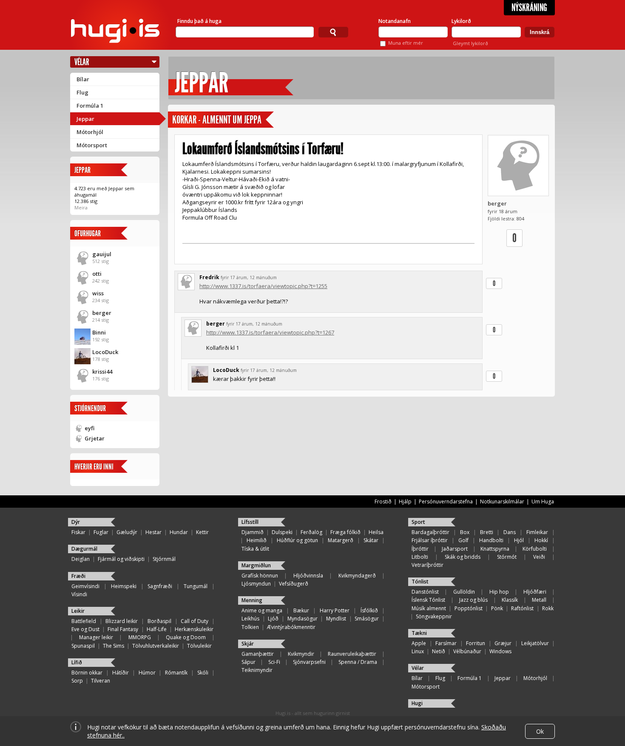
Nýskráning (529, 8)
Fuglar (101, 532)
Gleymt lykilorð (470, 43)
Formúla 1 (90, 105)
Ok (540, 731)
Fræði (78, 576)
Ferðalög (311, 532)
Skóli (202, 672)
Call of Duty (194, 621)
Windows (500, 651)
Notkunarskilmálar (502, 501)
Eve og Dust (85, 629)
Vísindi (79, 594)
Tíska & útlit (255, 548)
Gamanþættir (257, 653)
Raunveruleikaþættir (352, 653)
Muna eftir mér (405, 43)
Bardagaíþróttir (430, 532)
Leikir (78, 611)
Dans (509, 532)
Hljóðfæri (534, 591)
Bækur (301, 610)
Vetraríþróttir (427, 565)
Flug (82, 92)
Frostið (383, 501)
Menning (251, 600)
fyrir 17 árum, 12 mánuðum (249, 277)
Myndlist (336, 618)
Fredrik (209, 277)
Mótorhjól (90, 132)
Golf (463, 540)
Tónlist (420, 581)
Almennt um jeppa (231, 119)
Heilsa (376, 532)
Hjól (519, 540)
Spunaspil (83, 645)
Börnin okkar (86, 672)
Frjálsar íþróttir (430, 540)
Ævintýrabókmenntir (291, 627)
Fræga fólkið (345, 532)
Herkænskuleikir (194, 629)
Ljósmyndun (256, 583)
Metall (539, 599)
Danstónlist (425, 591)
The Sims (113, 645)
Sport (418, 522)
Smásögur (367, 618)
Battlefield (83, 621)
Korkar (184, 119)
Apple (419, 643)
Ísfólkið (369, 610)
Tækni (419, 633)
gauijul (101, 254)
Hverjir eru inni (94, 467)
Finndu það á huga (199, 21)
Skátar (371, 540)
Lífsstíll (250, 522)
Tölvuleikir (199, 645)
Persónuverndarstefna (446, 501)
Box (464, 532)
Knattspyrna (494, 548)
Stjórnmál (164, 559)
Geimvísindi (85, 586)
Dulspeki (282, 532)
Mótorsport (92, 145)
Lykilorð (461, 21)
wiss (98, 293)
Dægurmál (84, 548)
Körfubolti (535, 548)
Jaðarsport (455, 548)
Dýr (75, 522)
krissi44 (102, 371)
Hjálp (405, 501)
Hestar (153, 532)
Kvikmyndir (301, 653)
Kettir (202, 532)
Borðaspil (159, 621)
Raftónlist (522, 608)
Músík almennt (429, 608)
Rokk (548, 608)
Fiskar (78, 532)
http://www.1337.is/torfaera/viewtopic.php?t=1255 (263, 286)
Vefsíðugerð (293, 583)
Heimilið (257, 540)
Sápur (248, 662)
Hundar (179, 532)
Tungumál (195, 586)
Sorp (77, 680)
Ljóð (273, 618)
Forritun (475, 643)
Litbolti (420, 556)
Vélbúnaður (467, 651)
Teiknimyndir (257, 670)
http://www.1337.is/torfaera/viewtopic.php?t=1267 (270, 332)
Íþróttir (420, 548)
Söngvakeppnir (434, 616)
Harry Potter (334, 610)
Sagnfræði (160, 586)
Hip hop (499, 591)
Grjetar (95, 438)
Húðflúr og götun (297, 540)
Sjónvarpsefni (309, 662)
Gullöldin (464, 591)
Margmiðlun (256, 565)
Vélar (81, 62)
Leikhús (250, 618)
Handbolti (491, 540)
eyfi (89, 428)
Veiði (539, 556)
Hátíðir (120, 672)
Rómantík (176, 672)
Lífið (76, 662)
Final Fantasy (123, 629)
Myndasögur (302, 618)
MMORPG (139, 637)
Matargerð (340, 540)
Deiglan (80, 559)
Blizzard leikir (121, 621)
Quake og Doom (186, 637)
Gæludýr (126, 532)
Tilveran (100, 680)
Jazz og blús (473, 599)
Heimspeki (123, 586)
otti (97, 273)
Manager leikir (96, 637)
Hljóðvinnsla (308, 575)
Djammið (252, 532)
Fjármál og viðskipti (121, 559)
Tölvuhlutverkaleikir (155, 645)
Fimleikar (537, 532)
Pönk (497, 608)
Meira (81, 207)
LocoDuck (105, 352)
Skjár (247, 643)
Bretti (486, 532)
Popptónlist (469, 608)
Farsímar (446, 643)
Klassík (510, 599)
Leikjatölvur (535, 643)
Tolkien (250, 627)
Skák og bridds (462, 556)
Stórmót (507, 556)
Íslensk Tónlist (428, 599)
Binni (99, 332)
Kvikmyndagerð (357, 575)
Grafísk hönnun (259, 575)
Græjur (502, 643)
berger (101, 313)
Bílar (83, 79)
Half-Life (157, 629)
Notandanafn (394, 21)
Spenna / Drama (357, 662)
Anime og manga (261, 610)
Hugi (417, 703)
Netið (438, 651)
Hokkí (541, 540)
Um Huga (542, 501)
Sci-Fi (274, 662)
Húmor (147, 672)
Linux (418, 651)
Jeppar (85, 119)
